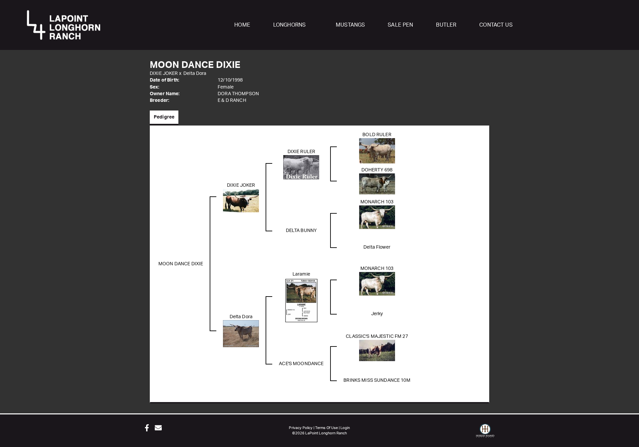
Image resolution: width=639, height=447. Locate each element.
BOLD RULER (376, 134)
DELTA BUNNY (301, 230)
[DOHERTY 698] (377, 183)
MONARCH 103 (377, 202)
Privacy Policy (301, 428)
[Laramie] (301, 300)
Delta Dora (194, 73)
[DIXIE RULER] (301, 167)
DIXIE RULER (302, 151)
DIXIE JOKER (164, 73)
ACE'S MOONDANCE (301, 363)
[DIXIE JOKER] (241, 200)
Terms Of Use (326, 428)
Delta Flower (376, 247)
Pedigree (164, 117)
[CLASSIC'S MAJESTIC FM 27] (377, 350)
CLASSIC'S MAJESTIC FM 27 (377, 336)
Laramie (301, 274)
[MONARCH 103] (377, 217)
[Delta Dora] (241, 333)
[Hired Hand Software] (485, 434)
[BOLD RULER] (377, 150)
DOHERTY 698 (377, 170)
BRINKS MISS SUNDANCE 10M (376, 380)
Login (345, 428)
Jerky (377, 314)
